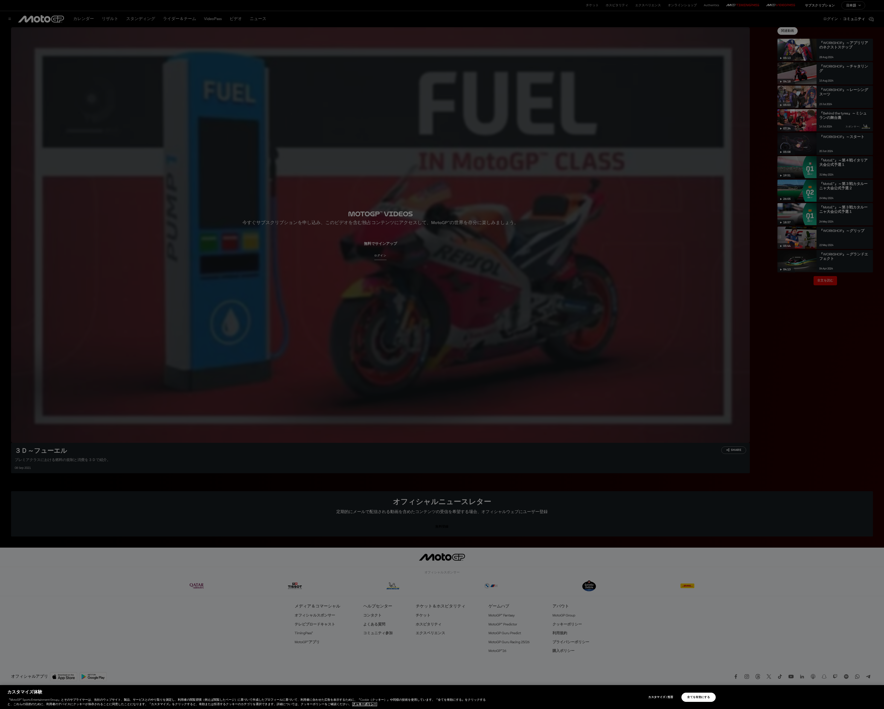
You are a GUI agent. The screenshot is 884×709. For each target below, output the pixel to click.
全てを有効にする (698, 697)
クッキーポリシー (365, 704)
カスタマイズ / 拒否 (660, 697)
